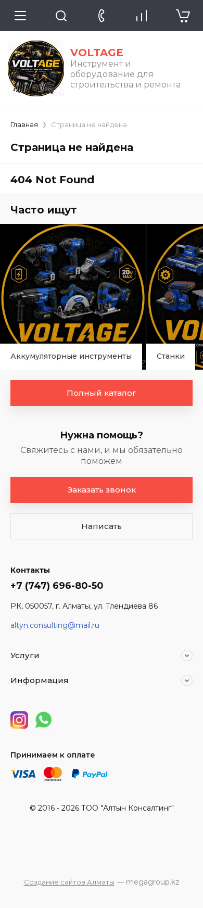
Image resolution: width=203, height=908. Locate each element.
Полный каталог (101, 393)
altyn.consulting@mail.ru (54, 625)
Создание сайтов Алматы (69, 882)
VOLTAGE (96, 52)
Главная (24, 124)
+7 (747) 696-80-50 (57, 585)
